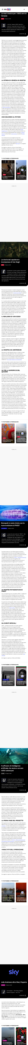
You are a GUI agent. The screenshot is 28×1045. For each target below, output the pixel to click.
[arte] (8, 9)
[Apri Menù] (2, 9)
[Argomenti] (24, 9)
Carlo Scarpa (14, 133)
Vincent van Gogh (17, 292)
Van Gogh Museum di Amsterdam (14, 359)
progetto (4, 825)
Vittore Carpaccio (6, 107)
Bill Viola (18, 143)
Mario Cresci (12, 607)
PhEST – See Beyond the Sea (20, 557)
